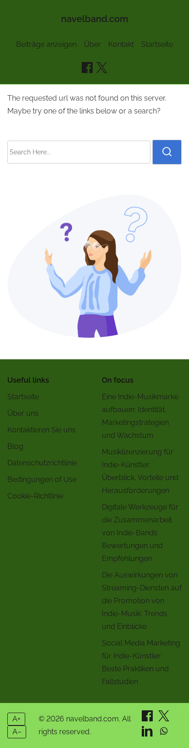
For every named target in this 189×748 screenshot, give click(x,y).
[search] (167, 152)
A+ (16, 718)
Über (92, 44)
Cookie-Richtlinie (35, 496)
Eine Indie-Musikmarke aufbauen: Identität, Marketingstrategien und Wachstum (140, 416)
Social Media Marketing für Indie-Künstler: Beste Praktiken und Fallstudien (141, 662)
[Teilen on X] (163, 718)
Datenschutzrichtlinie (42, 463)
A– (17, 731)
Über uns (23, 413)
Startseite (157, 44)
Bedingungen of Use (42, 479)
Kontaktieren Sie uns (41, 429)
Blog (15, 446)
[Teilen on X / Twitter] (101, 67)
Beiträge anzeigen (46, 44)
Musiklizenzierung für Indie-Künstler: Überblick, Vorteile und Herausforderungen (140, 471)
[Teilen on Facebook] (87, 67)
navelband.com (94, 18)
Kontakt (121, 44)
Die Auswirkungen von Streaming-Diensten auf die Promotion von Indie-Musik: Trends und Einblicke (142, 601)
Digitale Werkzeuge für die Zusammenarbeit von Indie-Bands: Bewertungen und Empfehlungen (140, 533)
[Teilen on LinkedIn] (148, 734)
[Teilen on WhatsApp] (163, 734)
